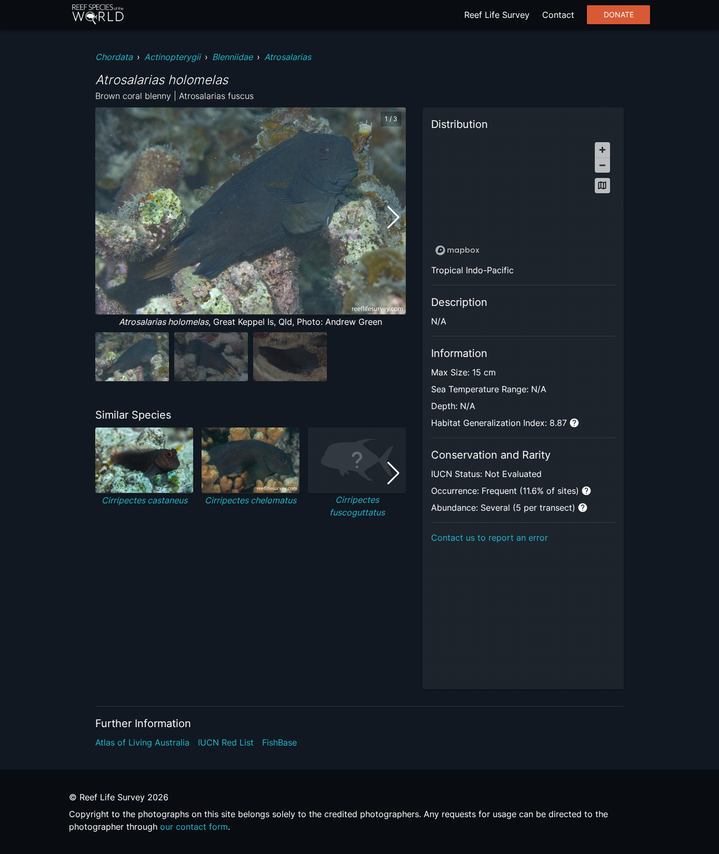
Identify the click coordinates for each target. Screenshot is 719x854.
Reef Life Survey (497, 14)
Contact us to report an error (489, 537)
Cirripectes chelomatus (250, 500)
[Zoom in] (602, 149)
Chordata (114, 57)
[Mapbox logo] (457, 250)
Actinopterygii (172, 57)
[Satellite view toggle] (602, 185)
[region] (523, 198)
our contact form (194, 826)
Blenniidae (232, 57)
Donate (619, 15)
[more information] (574, 422)
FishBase (279, 742)
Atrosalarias (287, 57)
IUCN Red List (226, 742)
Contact (558, 14)
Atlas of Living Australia (142, 742)
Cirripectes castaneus (144, 500)
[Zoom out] (602, 165)
